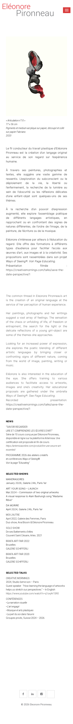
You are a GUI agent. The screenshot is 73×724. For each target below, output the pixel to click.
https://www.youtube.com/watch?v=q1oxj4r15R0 (32, 593)
